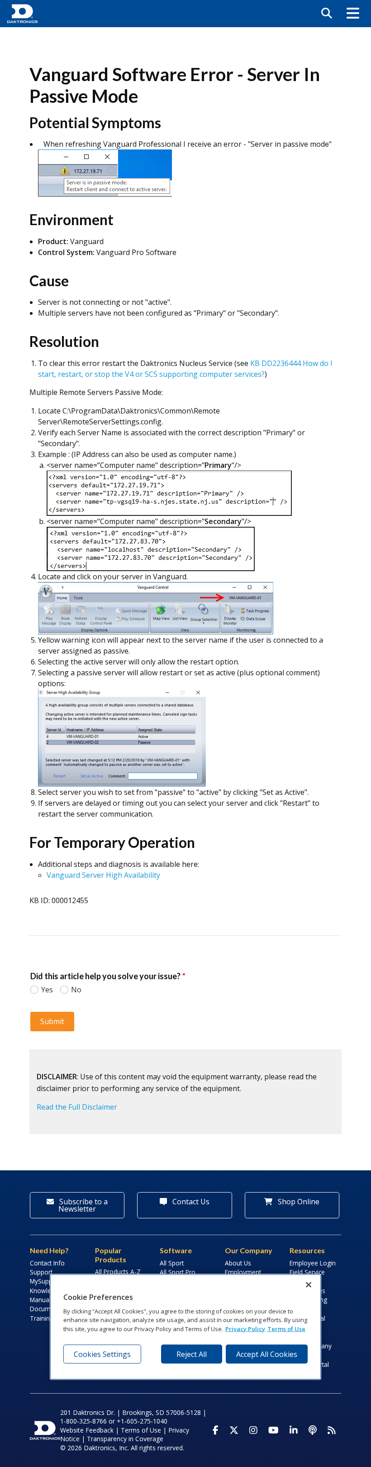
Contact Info (47, 1263)
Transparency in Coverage (125, 1438)
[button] (353, 13)
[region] (185, 1327)
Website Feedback (87, 1430)
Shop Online (297, 1202)
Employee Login (313, 1263)
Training (41, 1318)
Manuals (42, 1299)
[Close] (309, 1285)
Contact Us (190, 1202)
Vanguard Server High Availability (104, 875)
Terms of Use (141, 1430)
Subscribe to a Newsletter (82, 1205)
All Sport (172, 1263)
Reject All (191, 1354)
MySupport (45, 1281)
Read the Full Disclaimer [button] (77, 1107)
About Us (238, 1263)
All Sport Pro (177, 1272)
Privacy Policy (245, 1328)
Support (41, 1272)
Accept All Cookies (266, 1354)
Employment (243, 1272)
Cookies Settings (102, 1354)
